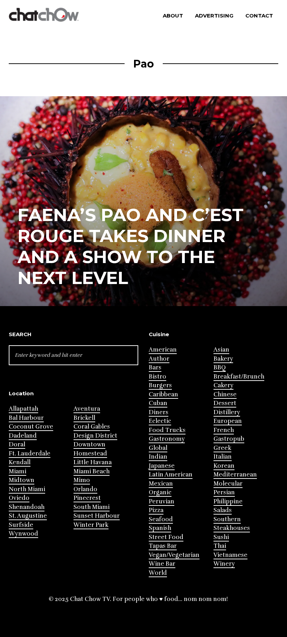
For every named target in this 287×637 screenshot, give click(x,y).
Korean (224, 465)
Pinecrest (87, 498)
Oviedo (19, 498)
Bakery (223, 358)
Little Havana (93, 462)
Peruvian (161, 501)
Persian (224, 492)
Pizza (156, 510)
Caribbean (163, 394)
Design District (95, 435)
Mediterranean (235, 474)
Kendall (19, 462)
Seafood (161, 519)
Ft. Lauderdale (29, 453)
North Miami (27, 489)
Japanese (162, 465)
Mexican (161, 483)
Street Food (166, 537)
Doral (17, 444)
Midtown (21, 480)
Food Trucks (167, 430)
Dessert (225, 403)
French (224, 430)
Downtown (89, 444)
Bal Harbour (26, 418)
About (173, 15)
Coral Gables (92, 426)
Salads (223, 510)
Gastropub (229, 439)
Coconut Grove (31, 426)
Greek (222, 448)
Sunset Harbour (97, 515)
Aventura (87, 408)
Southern (227, 519)
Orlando (85, 489)
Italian (223, 456)
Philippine (228, 501)
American (163, 349)
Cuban (158, 403)
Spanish (160, 528)
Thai (220, 546)
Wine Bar (162, 563)
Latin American (170, 474)
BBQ (220, 367)
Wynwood (23, 533)
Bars (155, 367)
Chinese (225, 394)
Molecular (228, 483)
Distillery (227, 412)
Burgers (160, 385)
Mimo (82, 480)
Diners (158, 412)
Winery (224, 563)
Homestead (90, 453)
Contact (259, 15)
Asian (221, 349)
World (158, 572)
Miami (17, 471)
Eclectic (160, 421)
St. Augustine (28, 515)
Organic (160, 492)
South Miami (92, 507)
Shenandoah (26, 507)
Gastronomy (167, 439)
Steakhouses (232, 528)
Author (159, 358)
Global (158, 448)
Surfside (21, 525)
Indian (158, 456)
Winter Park (91, 525)
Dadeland (23, 435)
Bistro (157, 376)
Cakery (223, 385)
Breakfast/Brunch (239, 376)
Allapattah (23, 408)
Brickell (84, 418)
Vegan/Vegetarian (174, 555)
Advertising (214, 15)
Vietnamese (230, 555)
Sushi (221, 537)
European (228, 421)
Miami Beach (92, 471)
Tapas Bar (163, 546)
